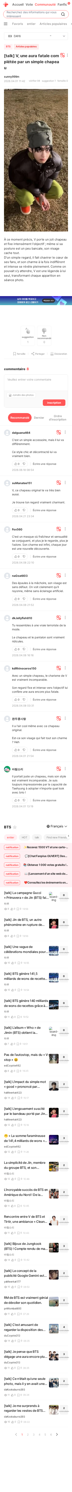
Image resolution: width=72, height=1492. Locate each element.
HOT (24, 837)
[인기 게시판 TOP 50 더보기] (64, 36)
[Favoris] (14, 827)
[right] (68, 836)
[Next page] (56, 1434)
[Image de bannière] (36, 301)
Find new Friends (57, 837)
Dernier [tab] (39, 417)
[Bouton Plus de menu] (5, 24)
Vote (29, 4)
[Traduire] (62, 55)
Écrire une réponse (44, 463)
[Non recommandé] (24, 464)
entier (10, 837)
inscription (54, 402)
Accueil (18, 4)
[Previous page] (16, 1434)
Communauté (45, 4)
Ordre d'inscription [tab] (57, 417)
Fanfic (62, 4)
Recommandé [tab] (19, 417)
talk (37, 837)
